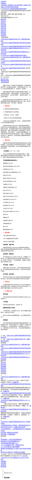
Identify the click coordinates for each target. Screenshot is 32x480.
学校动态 (3, 30)
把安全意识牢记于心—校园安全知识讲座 (13, 427)
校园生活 (3, 32)
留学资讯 (3, 28)
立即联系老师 (5, 82)
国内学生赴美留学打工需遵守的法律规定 (13, 452)
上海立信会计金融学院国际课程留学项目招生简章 (16, 46)
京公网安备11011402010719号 (20, 457)
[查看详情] (16, 382)
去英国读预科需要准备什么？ (9, 443)
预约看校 (3, 366)
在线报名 (3, 3)
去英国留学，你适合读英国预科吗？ (12, 439)
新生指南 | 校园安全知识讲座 (9, 432)
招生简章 (3, 24)
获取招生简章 (5, 80)
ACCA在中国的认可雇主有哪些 (10, 446)
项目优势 (3, 26)
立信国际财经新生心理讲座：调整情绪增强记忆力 (16, 425)
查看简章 (3, 368)
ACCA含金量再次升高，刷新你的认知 (12, 445)
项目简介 (3, 23)
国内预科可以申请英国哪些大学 (10, 441)
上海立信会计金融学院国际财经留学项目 (13, 68)
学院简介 (3, 21)
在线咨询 (3, 1)
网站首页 (3, 19)
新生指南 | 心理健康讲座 (8, 434)
